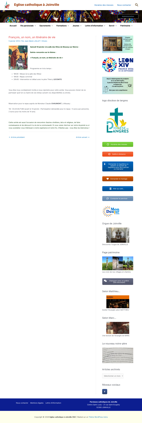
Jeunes (76, 26)
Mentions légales (36, 403)
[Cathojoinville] (104, 391)
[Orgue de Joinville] (117, 235)
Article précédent (17, 137)
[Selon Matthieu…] (117, 301)
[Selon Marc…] (117, 328)
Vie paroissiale (27, 26)
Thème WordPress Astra (98, 417)
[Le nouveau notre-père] (117, 355)
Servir (111, 26)
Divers (44, 41)
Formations (61, 26)
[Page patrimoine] (117, 263)
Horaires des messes (103, 5)
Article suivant (82, 137)
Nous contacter (124, 5)
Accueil (13, 26)
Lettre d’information (94, 26)
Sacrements (45, 26)
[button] (136, 5)
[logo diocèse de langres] (117, 121)
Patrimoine (125, 26)
